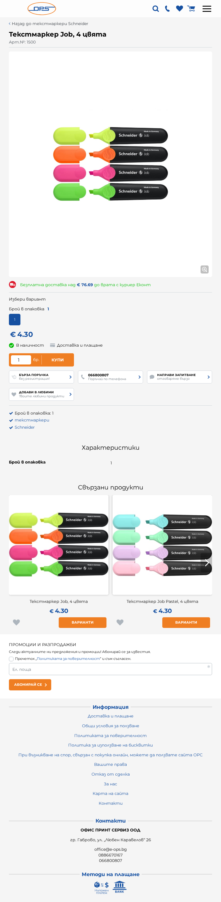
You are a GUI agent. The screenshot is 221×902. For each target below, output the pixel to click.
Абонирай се (28, 684)
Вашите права (110, 764)
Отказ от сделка (111, 774)
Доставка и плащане (111, 716)
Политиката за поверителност (68, 658)
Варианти (83, 622)
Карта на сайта (110, 793)
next (206, 562)
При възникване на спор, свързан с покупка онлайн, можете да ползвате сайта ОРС (110, 754)
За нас (110, 784)
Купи (58, 359)
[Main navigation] (207, 8)
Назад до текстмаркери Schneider (50, 23)
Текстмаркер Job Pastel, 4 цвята (162, 601)
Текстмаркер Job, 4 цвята (59, 601)
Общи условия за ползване (110, 725)
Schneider (25, 427)
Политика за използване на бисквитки (110, 745)
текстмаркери (32, 420)
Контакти (111, 803)
